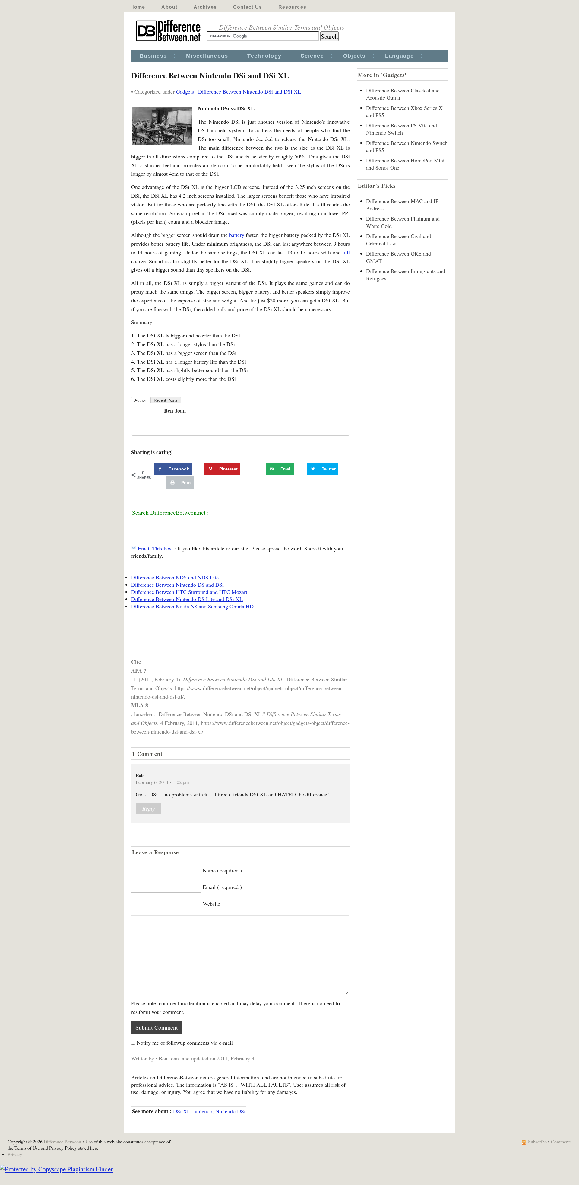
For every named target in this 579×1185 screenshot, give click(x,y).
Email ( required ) (222, 886)
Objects (354, 56)
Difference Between (62, 1141)
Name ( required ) (222, 870)
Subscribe (537, 1141)
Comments (561, 1141)
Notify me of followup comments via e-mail (185, 1042)
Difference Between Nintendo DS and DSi (177, 584)
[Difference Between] (169, 41)
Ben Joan (175, 410)
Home (137, 7)
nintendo (202, 1111)
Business (153, 56)
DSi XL (181, 1111)
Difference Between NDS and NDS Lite (175, 577)
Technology (264, 56)
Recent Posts (166, 400)
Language (399, 56)
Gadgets (185, 91)
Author (140, 400)
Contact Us (247, 7)
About (169, 7)
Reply (148, 808)
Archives (205, 7)
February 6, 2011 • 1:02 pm (162, 782)
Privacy (15, 1154)
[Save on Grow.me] (259, 469)
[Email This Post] (133, 548)
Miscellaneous (207, 56)
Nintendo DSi (230, 1111)
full (346, 252)
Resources (292, 7)
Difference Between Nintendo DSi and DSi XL (249, 91)
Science (312, 56)
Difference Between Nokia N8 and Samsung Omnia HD (192, 606)
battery (236, 234)
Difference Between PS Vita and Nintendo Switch (401, 129)
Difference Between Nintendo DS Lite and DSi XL (187, 599)
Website (211, 903)
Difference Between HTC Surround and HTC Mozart (189, 591)
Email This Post (155, 548)
